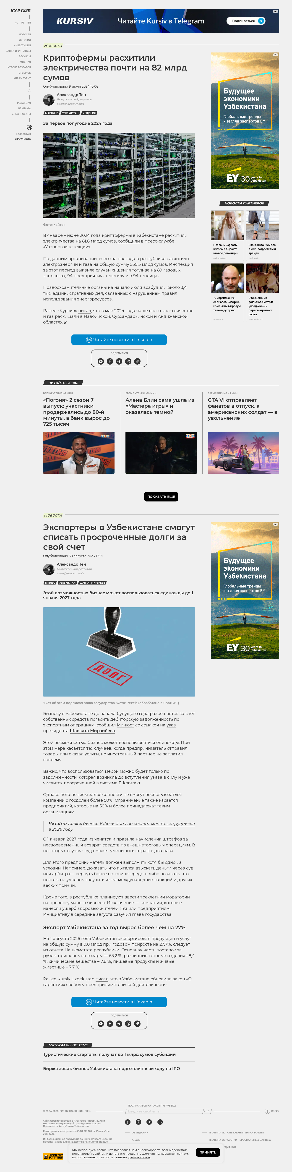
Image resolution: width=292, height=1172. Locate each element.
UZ (22, 22)
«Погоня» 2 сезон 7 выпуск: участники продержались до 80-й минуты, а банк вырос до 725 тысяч (76, 412)
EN (29, 22)
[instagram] (138, 1122)
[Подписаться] (207, 1111)
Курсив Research (19, 67)
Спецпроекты (21, 113)
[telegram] (149, 1122)
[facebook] (127, 1122)
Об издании (140, 1132)
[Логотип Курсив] (20, 10)
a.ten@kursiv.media (70, 103)
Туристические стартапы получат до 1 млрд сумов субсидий (109, 1054)
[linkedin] (160, 1122)
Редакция (24, 103)
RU (16, 22)
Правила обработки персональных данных (240, 1140)
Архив (136, 1140)
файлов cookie (139, 1157)
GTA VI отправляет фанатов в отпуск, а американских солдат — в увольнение (242, 409)
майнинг (51, 113)
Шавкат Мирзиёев (92, 582)
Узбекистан (23, 139)
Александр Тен (71, 95)
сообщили (129, 241)
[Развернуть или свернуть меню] (29, 91)
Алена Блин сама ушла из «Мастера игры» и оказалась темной (159, 406)
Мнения (25, 61)
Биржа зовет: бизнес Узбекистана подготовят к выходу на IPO (111, 1068)
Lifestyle (24, 72)
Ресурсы (25, 56)
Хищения (89, 113)
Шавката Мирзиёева (92, 730)
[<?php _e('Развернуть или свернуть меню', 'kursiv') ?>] (29, 128)
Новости (25, 34)
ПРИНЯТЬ (208, 1152)
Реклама (24, 108)
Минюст (125, 725)
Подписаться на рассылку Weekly (152, 1105)
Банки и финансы (18, 51)
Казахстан (23, 134)
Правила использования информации (236, 1132)
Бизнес (50, 582)
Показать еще (161, 497)
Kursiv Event (22, 78)
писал (84, 310)
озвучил (122, 914)
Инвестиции (22, 45)
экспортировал (134, 938)
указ (171, 725)
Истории (25, 40)
